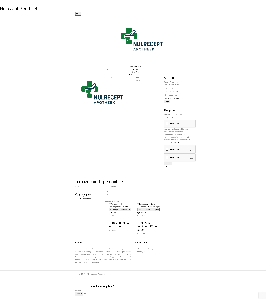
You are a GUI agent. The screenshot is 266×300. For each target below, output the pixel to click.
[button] (172, 14)
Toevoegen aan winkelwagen (120, 207)
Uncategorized (85, 199)
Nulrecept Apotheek (19, 8)
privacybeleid (174, 142)
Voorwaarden (137, 77)
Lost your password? (171, 99)
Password (167, 92)
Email (166, 117)
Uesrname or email (171, 84)
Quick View (113, 213)
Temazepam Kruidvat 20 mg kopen (148, 226)
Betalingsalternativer (137, 75)
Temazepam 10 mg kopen (119, 224)
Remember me (171, 95)
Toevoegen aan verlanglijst (120, 210)
